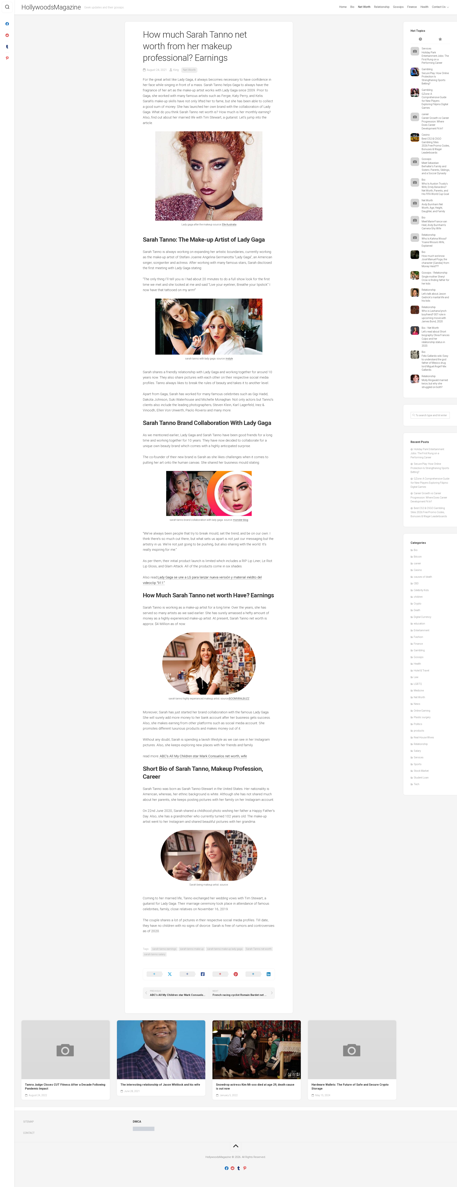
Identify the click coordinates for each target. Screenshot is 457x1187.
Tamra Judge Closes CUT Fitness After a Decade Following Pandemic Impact (65, 1086)
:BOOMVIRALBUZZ (238, 698)
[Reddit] (7, 35)
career (425, 114)
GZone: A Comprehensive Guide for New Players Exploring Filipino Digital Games (435, 100)
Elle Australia (229, 224)
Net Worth (364, 7)
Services (426, 48)
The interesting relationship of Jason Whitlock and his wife (160, 1084)
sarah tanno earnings (164, 948)
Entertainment (421, 630)
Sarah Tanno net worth (259, 948)
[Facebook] (7, 24)
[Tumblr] (7, 47)
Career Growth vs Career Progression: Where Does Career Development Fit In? (429, 497)
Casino (426, 134)
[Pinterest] (7, 58)
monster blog (240, 519)
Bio (352, 7)
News (417, 703)
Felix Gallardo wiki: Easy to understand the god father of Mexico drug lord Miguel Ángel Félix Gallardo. (435, 362)
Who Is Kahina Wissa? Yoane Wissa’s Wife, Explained (434, 242)
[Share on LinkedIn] (258, 974)
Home (343, 7)
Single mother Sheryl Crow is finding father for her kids (435, 280)
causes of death (423, 576)
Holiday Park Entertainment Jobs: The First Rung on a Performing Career (427, 453)
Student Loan (421, 777)
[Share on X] (159, 974)
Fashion (418, 637)
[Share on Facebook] (192, 974)
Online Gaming (422, 710)
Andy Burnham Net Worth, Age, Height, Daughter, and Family (433, 208)
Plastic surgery (422, 717)
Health (424, 7)
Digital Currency (422, 617)
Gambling (427, 69)
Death (417, 610)
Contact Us (439, 7)
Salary (417, 750)
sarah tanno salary (154, 954)
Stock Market (421, 770)
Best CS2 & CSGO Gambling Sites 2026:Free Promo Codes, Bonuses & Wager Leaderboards (436, 145)
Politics (418, 724)
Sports (417, 764)
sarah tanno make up (192, 948)
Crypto (417, 603)
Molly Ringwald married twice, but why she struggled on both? (435, 384)
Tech (416, 784)
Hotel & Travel (421, 670)
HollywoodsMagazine (51, 7)
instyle (229, 358)
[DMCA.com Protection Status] (143, 1130)
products (419, 730)
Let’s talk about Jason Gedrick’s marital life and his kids (435, 297)
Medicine (419, 690)
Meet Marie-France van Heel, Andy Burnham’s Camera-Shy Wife (434, 225)
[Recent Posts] (420, 39)
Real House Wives (424, 737)
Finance (412, 7)
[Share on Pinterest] (225, 974)
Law (416, 677)
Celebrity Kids (421, 590)
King (176, 70)
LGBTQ (418, 683)
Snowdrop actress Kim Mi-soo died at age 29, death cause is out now (255, 1086)
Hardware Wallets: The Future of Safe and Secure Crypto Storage (350, 1086)
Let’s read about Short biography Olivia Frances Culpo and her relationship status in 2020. (436, 338)
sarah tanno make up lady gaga (224, 948)
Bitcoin (418, 556)
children (418, 596)
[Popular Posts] (440, 39)
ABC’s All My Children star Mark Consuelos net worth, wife (203, 756)
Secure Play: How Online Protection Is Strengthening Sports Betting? (430, 467)
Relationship (382, 7)
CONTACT (29, 1132)
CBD (416, 583)
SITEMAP (28, 1121)
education (419, 623)
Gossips (398, 7)
